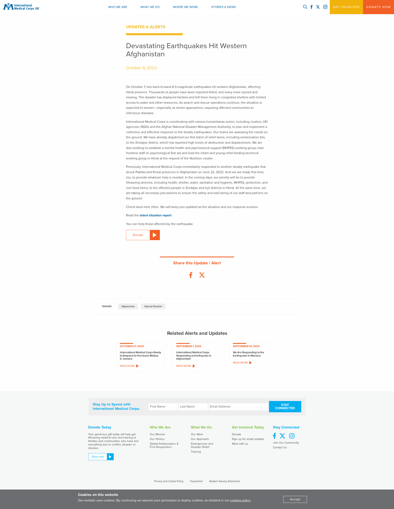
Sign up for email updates (248, 439)
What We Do (150, 7)
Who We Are (117, 7)
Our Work (197, 434)
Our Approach (200, 439)
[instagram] (292, 436)
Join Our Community (286, 442)
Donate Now (378, 7)
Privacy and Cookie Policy (168, 481)
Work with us (240, 443)
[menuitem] (118, 7)
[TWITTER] (318, 7)
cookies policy (240, 500)
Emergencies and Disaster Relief (202, 445)
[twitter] (282, 436)
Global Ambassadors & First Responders (164, 445)
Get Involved (346, 7)
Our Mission (157, 434)
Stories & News (223, 7)
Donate (236, 434)
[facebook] (274, 436)
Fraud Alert (196, 481)
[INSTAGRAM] (325, 7)
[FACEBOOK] (311, 7)
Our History (157, 439)
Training (196, 451)
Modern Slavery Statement (224, 481)
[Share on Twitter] (202, 275)
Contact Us (280, 447)
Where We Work (185, 7)
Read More (127, 366)
